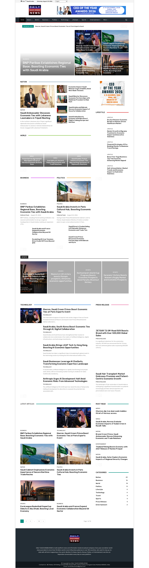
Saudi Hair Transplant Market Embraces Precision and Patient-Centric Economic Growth (112, 376)
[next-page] (25, 170)
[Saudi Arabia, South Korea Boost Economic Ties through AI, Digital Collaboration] (31, 332)
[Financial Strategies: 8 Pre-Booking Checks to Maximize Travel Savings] (101, 145)
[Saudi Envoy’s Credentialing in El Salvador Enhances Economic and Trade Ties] (62, 229)
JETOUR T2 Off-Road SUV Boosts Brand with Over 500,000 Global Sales (112, 333)
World (32, 156)
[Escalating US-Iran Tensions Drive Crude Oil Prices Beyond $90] (25, 242)
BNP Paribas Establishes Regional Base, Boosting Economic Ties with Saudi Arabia (37, 209)
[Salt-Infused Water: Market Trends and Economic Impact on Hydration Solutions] (101, 170)
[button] (126, 20)
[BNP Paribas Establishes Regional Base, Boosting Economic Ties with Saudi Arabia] (47, 52)
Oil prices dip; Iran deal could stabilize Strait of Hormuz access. (111, 412)
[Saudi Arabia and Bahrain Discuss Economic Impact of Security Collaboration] (62, 109)
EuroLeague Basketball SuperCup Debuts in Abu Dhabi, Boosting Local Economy (37, 508)
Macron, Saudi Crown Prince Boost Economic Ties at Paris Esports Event (65, 310)
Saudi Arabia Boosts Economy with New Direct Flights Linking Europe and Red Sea (78, 119)
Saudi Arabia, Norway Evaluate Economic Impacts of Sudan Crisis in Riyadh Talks (111, 424)
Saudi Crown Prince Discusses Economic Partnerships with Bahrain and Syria (78, 239)
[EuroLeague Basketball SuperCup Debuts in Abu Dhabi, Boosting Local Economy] (115, 64)
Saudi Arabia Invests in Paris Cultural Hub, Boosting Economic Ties (74, 209)
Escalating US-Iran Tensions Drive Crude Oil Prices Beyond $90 (43, 241)
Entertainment (101, 444)
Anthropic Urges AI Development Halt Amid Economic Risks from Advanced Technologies (65, 379)
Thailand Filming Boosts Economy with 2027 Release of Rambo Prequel (112, 448)
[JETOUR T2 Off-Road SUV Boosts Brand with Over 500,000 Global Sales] (112, 318)
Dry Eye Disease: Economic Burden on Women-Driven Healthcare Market (117, 121)
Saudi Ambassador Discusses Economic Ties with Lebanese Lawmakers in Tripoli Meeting (35, 115)
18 (39, 521)
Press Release (101, 338)
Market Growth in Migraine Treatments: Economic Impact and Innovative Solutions (117, 134)
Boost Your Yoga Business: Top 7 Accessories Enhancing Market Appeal (117, 158)
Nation (105, 41)
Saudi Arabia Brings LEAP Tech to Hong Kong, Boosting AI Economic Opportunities (65, 346)
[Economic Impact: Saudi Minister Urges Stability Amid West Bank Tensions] (62, 89)
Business (26, 59)
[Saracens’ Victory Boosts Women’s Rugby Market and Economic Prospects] (115, 277)
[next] (125, 26)
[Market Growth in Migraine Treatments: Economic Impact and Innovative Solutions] (101, 133)
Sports (105, 64)
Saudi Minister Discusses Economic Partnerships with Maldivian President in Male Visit (79, 99)
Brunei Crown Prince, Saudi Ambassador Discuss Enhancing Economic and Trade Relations (109, 436)
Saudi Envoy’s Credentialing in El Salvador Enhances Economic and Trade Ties (79, 228)
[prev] (122, 26)
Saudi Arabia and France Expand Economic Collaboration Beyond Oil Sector (41, 231)
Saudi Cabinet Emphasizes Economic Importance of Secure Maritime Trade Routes (63, 26)
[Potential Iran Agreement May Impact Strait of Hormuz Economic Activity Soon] (32, 153)
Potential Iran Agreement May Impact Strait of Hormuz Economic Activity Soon (32, 161)
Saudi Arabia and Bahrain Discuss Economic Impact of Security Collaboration (79, 109)
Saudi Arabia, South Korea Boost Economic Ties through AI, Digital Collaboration (66, 327)
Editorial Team (24, 215)
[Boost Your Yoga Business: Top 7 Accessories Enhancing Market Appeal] (101, 158)
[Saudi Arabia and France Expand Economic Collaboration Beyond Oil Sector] (25, 231)
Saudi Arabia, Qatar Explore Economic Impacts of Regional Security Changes (112, 458)
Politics (78, 66)
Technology (80, 43)
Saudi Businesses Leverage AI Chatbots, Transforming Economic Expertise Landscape (65, 362)
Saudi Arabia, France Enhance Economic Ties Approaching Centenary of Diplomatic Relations (79, 161)
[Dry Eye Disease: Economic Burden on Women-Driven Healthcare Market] (101, 121)
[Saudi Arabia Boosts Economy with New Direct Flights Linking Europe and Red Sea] (62, 120)
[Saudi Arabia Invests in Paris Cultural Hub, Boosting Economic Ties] (88, 64)
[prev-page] (21, 170)
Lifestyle (110, 117)
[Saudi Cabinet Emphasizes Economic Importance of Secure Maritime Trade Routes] (115, 41)
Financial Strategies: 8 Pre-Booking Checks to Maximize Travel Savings (117, 146)
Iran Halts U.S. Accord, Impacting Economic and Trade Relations (55, 162)
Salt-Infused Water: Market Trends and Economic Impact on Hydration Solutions (117, 171)
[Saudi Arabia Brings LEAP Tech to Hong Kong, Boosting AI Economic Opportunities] (31, 350)
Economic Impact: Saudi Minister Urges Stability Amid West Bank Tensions (80, 88)
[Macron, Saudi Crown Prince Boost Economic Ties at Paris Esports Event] (88, 41)
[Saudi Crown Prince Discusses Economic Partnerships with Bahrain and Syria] (62, 240)
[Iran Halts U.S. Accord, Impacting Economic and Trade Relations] (55, 153)
